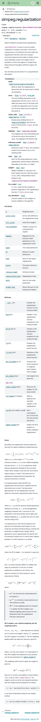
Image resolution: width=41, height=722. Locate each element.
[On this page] (37, 3)
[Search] (32, 3)
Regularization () (17, 11)
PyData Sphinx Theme (27, 719)
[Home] (3, 9)
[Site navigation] (3, 3)
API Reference (11, 9)
